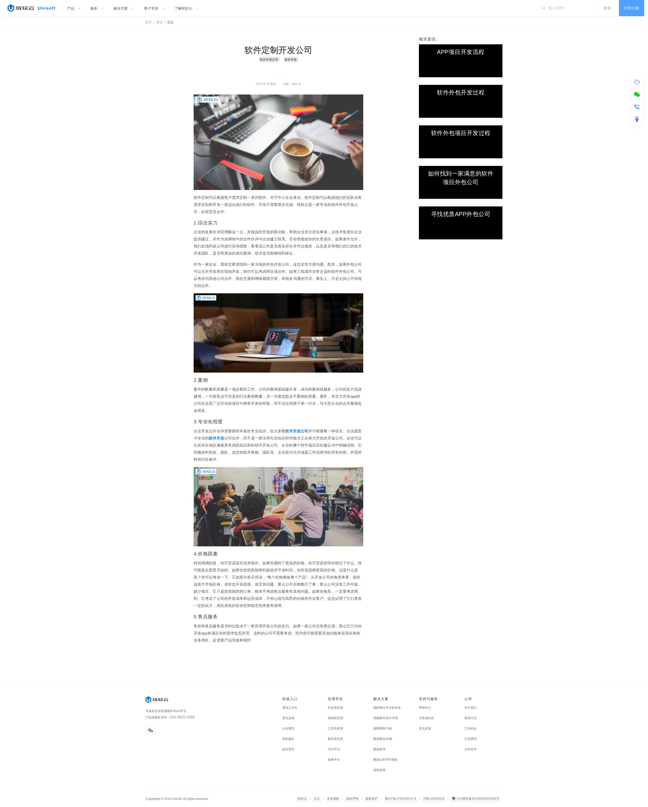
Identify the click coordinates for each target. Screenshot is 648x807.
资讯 (159, 22)
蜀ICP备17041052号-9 (400, 798)
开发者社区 (426, 718)
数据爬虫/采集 (382, 739)
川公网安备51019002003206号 (477, 798)
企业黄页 (288, 728)
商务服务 (288, 739)
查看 (460, 60)
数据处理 (379, 749)
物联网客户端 (382, 728)
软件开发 (216, 438)
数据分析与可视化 (385, 759)
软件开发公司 (296, 431)
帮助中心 (425, 707)
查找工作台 (289, 707)
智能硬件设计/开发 (385, 718)
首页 (149, 22)
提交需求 (288, 749)
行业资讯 (470, 739)
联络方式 (470, 718)
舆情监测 (379, 770)
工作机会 (470, 728)
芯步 (317, 798)
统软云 (302, 798)
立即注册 (631, 8)
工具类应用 (335, 728)
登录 (607, 8)
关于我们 (470, 707)
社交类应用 (335, 707)
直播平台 (334, 759)
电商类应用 (335, 718)
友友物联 (333, 798)
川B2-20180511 (434, 798)
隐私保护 (372, 798)
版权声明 (352, 798)
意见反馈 (288, 718)
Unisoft (47, 8)
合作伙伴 (470, 749)
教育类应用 (335, 739)
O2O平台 (334, 749)
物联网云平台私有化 (387, 707)
